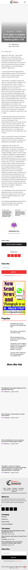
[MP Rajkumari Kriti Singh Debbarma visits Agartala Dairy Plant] (5, 325)
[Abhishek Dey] (14, 225)
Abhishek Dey (15, 44)
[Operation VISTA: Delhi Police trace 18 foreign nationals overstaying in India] (5, 354)
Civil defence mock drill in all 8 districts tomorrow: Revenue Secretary (20, 213)
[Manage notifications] (25, 567)
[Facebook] (8, 255)
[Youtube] (15, 509)
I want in (13, 272)
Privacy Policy (18, 275)
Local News (10, 31)
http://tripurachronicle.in (14, 233)
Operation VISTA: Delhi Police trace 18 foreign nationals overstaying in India (18, 354)
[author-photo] (2, 391)
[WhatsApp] (19, 255)
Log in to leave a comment (14, 244)
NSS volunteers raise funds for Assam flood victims (18, 331)
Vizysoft (16, 568)
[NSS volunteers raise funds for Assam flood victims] (5, 332)
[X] (12, 255)
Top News (19, 31)
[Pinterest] (15, 255)
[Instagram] (7, 509)
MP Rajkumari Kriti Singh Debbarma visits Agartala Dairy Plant (18, 325)
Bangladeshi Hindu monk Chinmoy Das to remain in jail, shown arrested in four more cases (7, 214)
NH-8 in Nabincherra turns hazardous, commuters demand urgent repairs (18, 338)
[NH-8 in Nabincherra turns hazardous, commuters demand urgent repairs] (5, 338)
